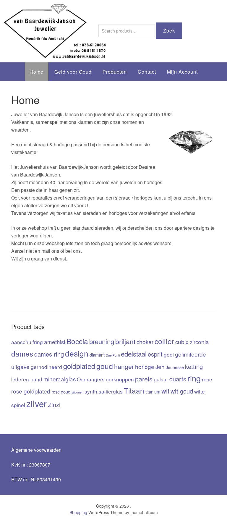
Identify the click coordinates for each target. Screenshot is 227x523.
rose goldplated (30, 391)
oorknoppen (120, 379)
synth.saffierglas (104, 391)
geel (169, 354)
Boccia (77, 341)
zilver (36, 403)
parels (144, 378)
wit (165, 390)
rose (207, 379)
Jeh (160, 366)
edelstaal (134, 353)
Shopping (78, 512)
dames (22, 353)
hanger (124, 366)
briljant (125, 341)
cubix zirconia (192, 342)
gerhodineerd (46, 366)
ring (194, 378)
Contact (147, 71)
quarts (177, 379)
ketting (194, 366)
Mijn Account (182, 71)
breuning (101, 341)
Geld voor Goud (73, 71)
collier (164, 341)
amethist (54, 342)
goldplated (79, 366)
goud (104, 365)
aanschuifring (27, 342)
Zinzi (54, 404)
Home (36, 71)
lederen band (26, 379)
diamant (97, 355)
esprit (155, 354)
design (76, 353)
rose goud (60, 391)
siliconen (77, 392)
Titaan (134, 390)
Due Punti (113, 355)
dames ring (49, 354)
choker (145, 342)
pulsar (161, 379)
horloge (144, 366)
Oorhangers (91, 379)
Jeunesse (175, 367)
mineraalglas (59, 379)
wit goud (182, 391)
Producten (115, 71)
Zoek (169, 30)
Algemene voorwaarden (36, 449)
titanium (152, 391)
